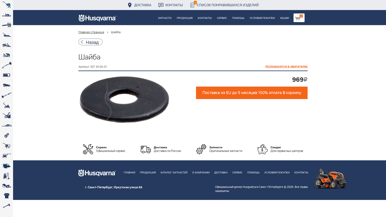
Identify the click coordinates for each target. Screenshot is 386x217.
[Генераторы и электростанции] (6, 146)
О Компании (200, 173)
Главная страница (91, 32)
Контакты (174, 5)
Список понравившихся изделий (227, 4)
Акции (284, 18)
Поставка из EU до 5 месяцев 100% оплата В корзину (251, 93)
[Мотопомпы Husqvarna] (6, 166)
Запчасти (164, 18)
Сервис (222, 18)
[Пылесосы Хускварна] (6, 176)
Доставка (142, 5)
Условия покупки (262, 18)
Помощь (238, 18)
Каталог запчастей (174, 173)
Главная (129, 173)
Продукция (185, 18)
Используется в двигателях (286, 66)
